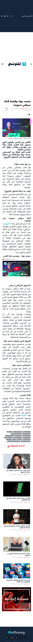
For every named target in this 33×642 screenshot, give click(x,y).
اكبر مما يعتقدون (8, 437)
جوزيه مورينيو (27, 439)
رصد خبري (8, 439)
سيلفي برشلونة (26, 435)
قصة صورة (19, 439)
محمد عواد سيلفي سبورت (13, 441)
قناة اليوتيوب (8, 223)
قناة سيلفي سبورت (25, 441)
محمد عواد (9, 431)
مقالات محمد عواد (18, 431)
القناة (24, 415)
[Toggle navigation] (2, 64)
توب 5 (14, 439)
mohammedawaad (16, 433)
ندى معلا (25, 474)
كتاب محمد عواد (17, 437)
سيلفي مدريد (18, 435)
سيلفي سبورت (26, 431)
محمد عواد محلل (26, 433)
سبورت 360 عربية (10, 435)
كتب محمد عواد (26, 437)
